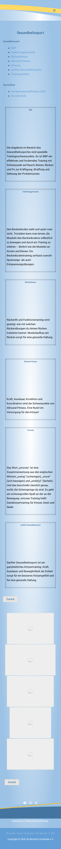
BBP (13, 47)
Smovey (15, 65)
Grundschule (18, 95)
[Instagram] (30, 803)
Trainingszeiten (20, 74)
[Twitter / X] (36, 803)
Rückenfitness (19, 56)
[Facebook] (24, 803)
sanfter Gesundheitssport (26, 69)
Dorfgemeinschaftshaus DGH (28, 91)
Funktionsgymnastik (23, 52)
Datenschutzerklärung (36, 821)
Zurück (10, 599)
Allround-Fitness (20, 61)
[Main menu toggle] (54, 10)
